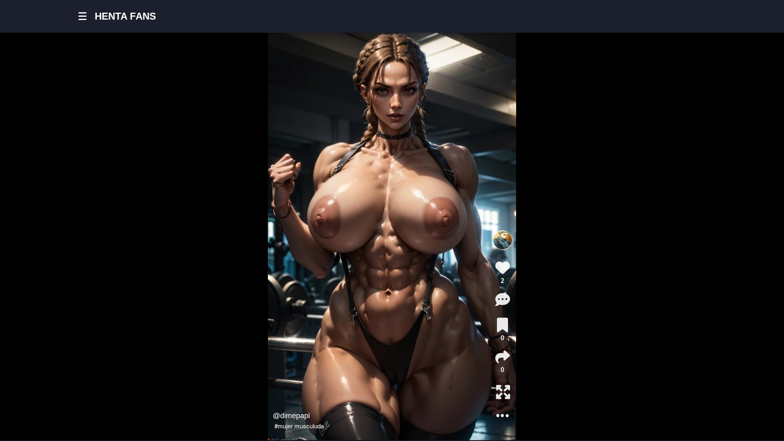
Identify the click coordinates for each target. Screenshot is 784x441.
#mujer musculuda (299, 425)
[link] (502, 325)
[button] (86, 16)
